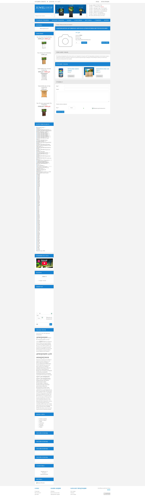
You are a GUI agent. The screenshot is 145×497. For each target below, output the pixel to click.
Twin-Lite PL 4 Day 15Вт (40, 333)
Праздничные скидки (55, 494)
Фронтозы (45, 386)
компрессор (46, 369)
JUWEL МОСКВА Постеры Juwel (42, 138)
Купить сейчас (105, 42)
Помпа (44, 341)
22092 (38, 186)
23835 (38, 177)
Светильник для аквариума (47, 370)
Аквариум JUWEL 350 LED (44, 391)
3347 (38, 231)
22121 (38, 239)
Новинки (52, 491)
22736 (38, 196)
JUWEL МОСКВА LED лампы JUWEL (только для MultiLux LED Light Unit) (43, 145)
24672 (38, 217)
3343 (38, 238)
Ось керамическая (47, 395)
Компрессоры (38, 370)
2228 (38, 188)
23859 (38, 178)
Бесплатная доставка (55, 492)
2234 (38, 203)
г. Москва (95, 8)
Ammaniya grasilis (39, 398)
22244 (38, 232)
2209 (38, 210)
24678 (38, 220)
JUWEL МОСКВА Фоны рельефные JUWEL (42, 141)
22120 (38, 204)
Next (83, 11)
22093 (38, 205)
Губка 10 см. (41, 395)
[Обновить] (51, 313)
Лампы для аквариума (41, 161)
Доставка (37, 494)
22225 (38, 180)
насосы (37, 369)
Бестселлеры (73, 494)
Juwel (44, 363)
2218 (38, 195)
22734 (38, 197)
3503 (38, 241)
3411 (38, 244)
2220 (38, 193)
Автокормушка (39, 334)
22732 (38, 199)
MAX (94, 5)
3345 (38, 236)
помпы (42, 369)
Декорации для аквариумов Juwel (42, 359)
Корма (38, 128)
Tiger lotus (46, 403)
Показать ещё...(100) (40, 250)
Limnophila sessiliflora (40, 403)
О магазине (37, 491)
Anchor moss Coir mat (43, 405)
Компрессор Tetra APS (40, 345)
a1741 (38, 248)
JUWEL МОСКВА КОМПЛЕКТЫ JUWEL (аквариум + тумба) (43, 131)
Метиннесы (46, 380)
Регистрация (105, 1)
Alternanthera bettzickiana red (84, 39)
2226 (38, 189)
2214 (38, 207)
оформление (47, 333)
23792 (38, 249)
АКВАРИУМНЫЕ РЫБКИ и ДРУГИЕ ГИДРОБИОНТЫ (42, 163)
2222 (38, 192)
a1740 (38, 245)
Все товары (73, 491)
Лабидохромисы (39, 381)
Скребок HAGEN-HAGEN (46, 344)
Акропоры (41, 339)
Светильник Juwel (47, 365)
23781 (38, 229)
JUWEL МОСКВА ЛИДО (42, 134)
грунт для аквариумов (43, 378)
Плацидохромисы (40, 380)
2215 (38, 206)
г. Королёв (95, 11)
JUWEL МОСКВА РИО (42, 132)
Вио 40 (37, 339)
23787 (38, 225)
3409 (38, 247)
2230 (38, 187)
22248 (38, 181)
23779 (38, 230)
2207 (38, 212)
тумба (41, 367)
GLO (38, 164)
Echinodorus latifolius (47, 409)
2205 (38, 213)
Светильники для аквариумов (42, 371)
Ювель (37, 366)
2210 (38, 209)
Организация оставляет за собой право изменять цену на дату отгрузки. (43, 172)
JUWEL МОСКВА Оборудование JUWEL (43, 143)
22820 (38, 202)
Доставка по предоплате (42, 166)
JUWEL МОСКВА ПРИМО (42, 135)
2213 (38, 208)
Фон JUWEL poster (47, 345)
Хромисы (38, 384)
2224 (38, 190)
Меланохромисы (39, 387)
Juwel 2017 (43, 348)
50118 (43, 388)
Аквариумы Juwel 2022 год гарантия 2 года (42, 168)
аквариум (49, 337)
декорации (42, 337)
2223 (38, 191)
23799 (38, 176)
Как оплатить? (38, 492)
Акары (48, 387)
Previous (58, 11)
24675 (38, 215)
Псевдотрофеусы (40, 383)
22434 (38, 184)
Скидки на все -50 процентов (43, 160)
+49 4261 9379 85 (101, 14)
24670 (38, 218)
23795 (38, 243)
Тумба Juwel (42, 343)
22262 (38, 240)
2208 (38, 211)
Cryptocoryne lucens (46, 398)
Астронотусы (38, 388)
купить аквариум (46, 351)
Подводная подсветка (40, 373)
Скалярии (45, 387)
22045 (38, 237)
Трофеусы (46, 383)
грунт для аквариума (43, 376)
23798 (38, 185)
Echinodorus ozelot (47, 399)
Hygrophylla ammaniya (45, 402)
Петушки (42, 384)
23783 (38, 228)
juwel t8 (47, 348)
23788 (38, 224)
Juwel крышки (43, 347)
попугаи (37, 386)
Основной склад (40, 127)
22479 (38, 233)
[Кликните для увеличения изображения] (65, 41)
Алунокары (47, 384)
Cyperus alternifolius (40, 399)
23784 (38, 227)
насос (40, 369)
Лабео (45, 381)
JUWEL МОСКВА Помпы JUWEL (42, 154)
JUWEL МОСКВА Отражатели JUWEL (43, 150)
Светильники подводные (46, 374)
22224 (38, 183)
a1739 (38, 242)
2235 (38, 200)
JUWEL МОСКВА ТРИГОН (43, 137)
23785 (38, 226)
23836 (38, 174)
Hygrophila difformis (40, 401)
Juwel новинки (40, 165)
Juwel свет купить (42, 390)
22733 (38, 198)
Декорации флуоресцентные (43, 129)
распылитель (38, 347)
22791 (38, 246)
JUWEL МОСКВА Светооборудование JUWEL (42, 152)
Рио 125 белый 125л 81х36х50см (44, 37)
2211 (38, 219)
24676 (38, 221)
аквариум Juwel (41, 366)
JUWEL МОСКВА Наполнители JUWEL (43, 148)
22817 (38, 201)
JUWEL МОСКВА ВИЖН (42, 133)
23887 (38, 179)
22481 (38, 235)
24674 (38, 216)
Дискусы (41, 386)
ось (50, 395)
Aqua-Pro (46, 343)
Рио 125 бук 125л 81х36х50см (44, 52)
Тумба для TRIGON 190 (42, 394)
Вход (97, 1)
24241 (38, 222)
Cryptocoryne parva (39, 409)
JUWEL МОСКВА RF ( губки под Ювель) (43, 158)
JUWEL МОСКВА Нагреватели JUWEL (43, 156)
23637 (38, 223)
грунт (41, 341)
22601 (38, 182)
